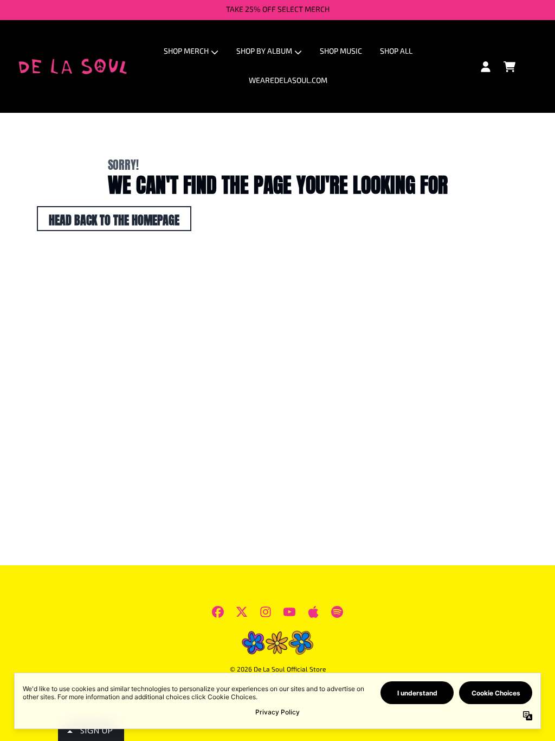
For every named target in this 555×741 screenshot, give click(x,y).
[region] (277, 10)
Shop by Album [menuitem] (264, 52)
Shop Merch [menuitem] (186, 52)
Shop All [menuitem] (396, 52)
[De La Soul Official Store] (72, 66)
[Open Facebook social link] (218, 612)
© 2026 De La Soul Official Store (278, 670)
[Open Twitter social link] (242, 612)
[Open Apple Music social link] (313, 612)
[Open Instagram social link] (266, 612)
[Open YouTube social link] (289, 612)
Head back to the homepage (114, 218)
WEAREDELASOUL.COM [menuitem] (288, 81)
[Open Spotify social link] (337, 612)
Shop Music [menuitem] (341, 52)
